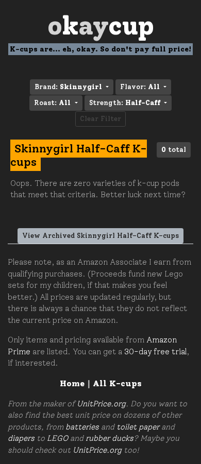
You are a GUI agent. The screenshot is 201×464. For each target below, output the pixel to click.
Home (72, 383)
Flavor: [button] (140, 87)
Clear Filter (100, 119)
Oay (100, 25)
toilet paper (137, 427)
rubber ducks (109, 438)
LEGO (57, 438)
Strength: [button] (124, 103)
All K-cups (117, 383)
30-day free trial (155, 351)
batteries (82, 427)
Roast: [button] (52, 103)
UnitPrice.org (101, 403)
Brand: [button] (68, 87)
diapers (21, 438)
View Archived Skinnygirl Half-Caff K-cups (100, 235)
